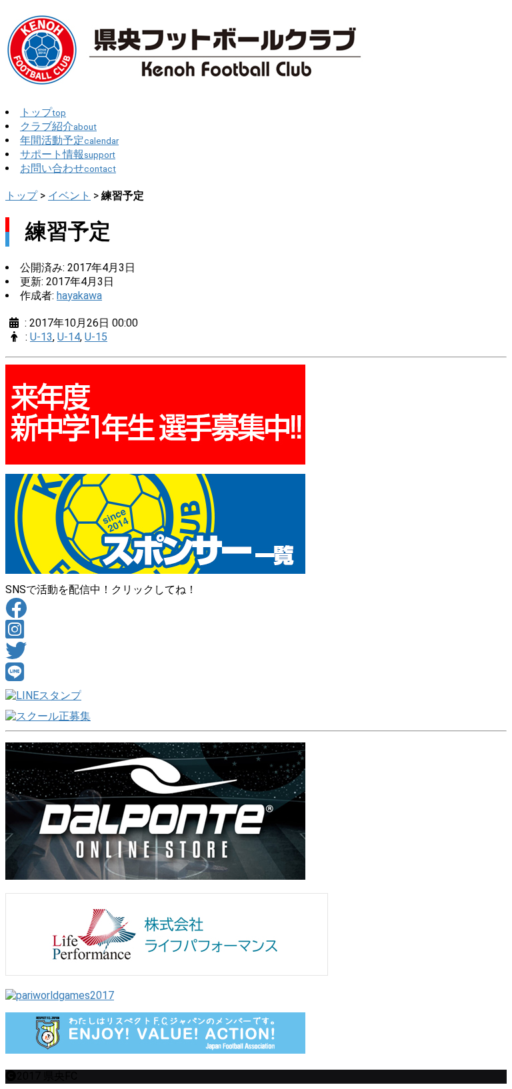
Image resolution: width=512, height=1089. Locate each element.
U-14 (68, 337)
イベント (69, 195)
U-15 (96, 337)
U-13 (41, 337)
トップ (21, 195)
